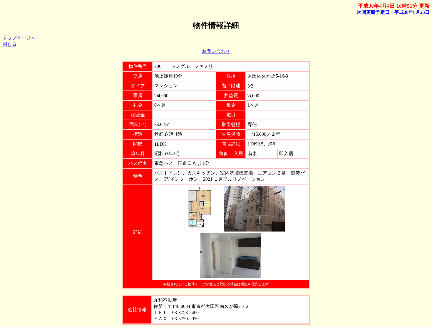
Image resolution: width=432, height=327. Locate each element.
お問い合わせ (216, 51)
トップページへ (18, 38)
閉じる (9, 44)
